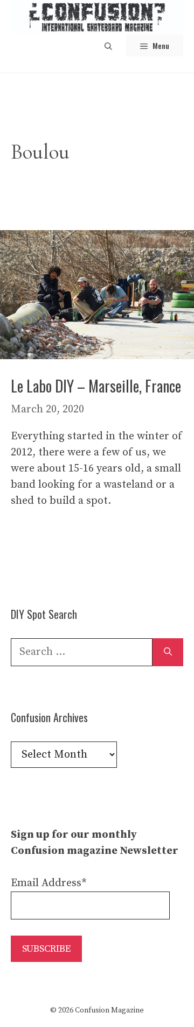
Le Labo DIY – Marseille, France (96, 386)
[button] (108, 45)
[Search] (168, 652)
